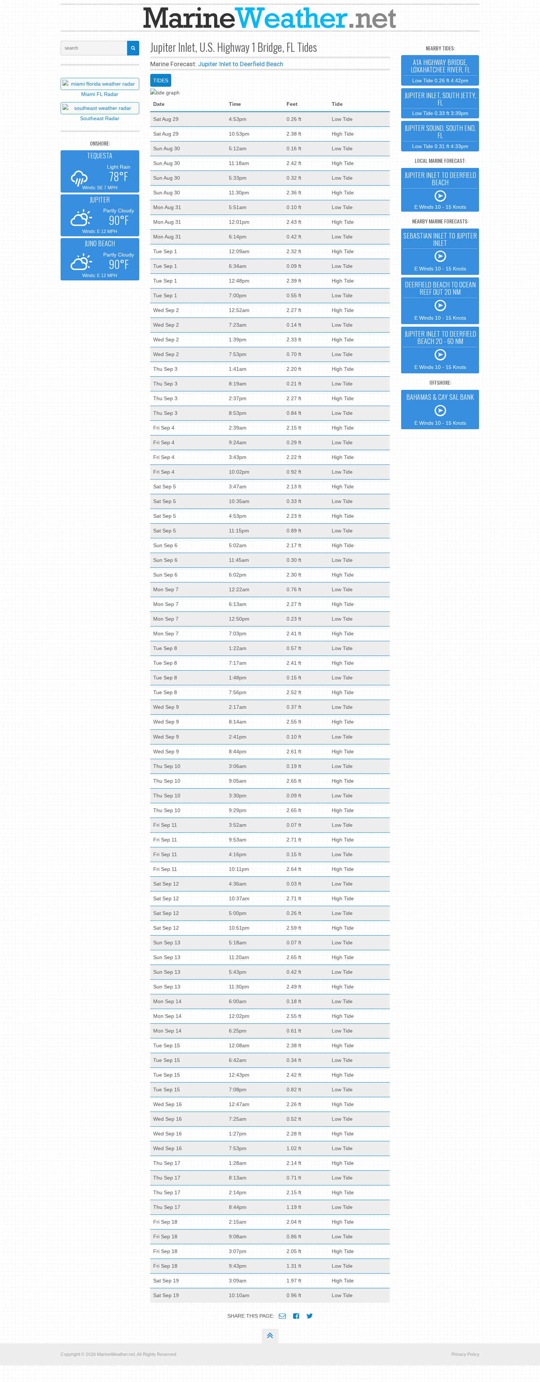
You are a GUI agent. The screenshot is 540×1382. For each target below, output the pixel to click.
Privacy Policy (465, 1354)
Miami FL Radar (99, 94)
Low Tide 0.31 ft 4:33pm (440, 136)
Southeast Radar (99, 118)
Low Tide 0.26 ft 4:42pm (440, 70)
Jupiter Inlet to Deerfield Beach (240, 64)
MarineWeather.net (116, 1354)
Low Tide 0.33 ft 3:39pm (440, 103)
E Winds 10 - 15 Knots (440, 190)
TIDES (160, 80)
